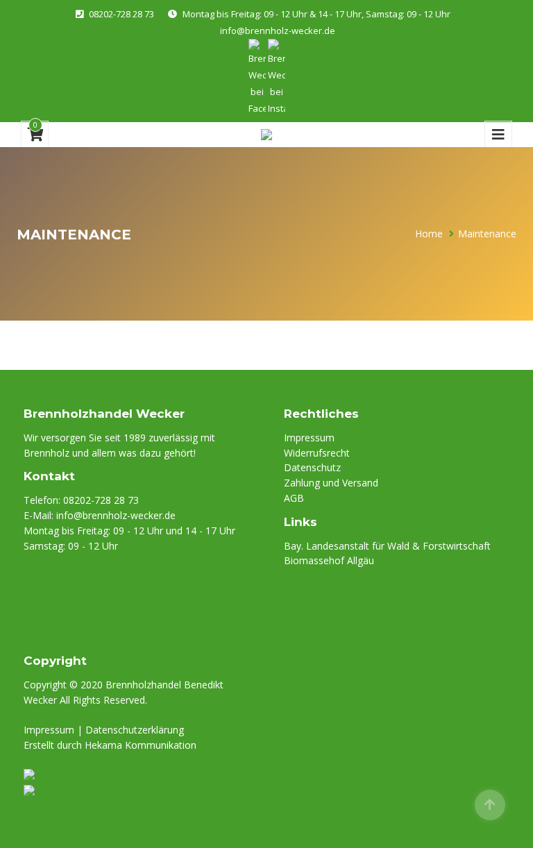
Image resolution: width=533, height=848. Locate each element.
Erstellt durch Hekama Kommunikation (110, 745)
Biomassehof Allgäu (329, 560)
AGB (294, 497)
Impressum (309, 437)
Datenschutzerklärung (134, 729)
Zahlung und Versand (331, 482)
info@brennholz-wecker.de (277, 30)
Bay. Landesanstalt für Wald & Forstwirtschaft (387, 545)
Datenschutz (312, 467)
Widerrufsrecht (317, 452)
